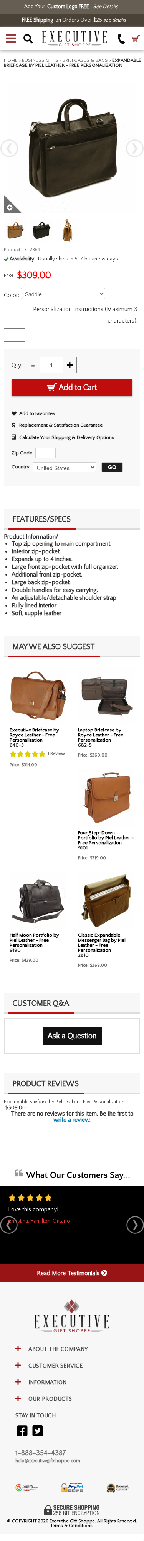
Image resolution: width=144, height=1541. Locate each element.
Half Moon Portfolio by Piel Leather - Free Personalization (34, 940)
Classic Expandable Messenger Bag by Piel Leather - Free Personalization (102, 942)
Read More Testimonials (69, 1273)
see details (114, 20)
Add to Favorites (37, 413)
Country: (21, 466)
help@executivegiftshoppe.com (47, 1460)
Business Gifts (40, 60)
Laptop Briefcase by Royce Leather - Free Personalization (100, 735)
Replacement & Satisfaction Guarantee (61, 425)
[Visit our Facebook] (22, 1431)
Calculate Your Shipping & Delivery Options (66, 437)
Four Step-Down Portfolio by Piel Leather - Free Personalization (106, 837)
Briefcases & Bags (85, 60)
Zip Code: (22, 453)
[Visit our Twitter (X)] (38, 1431)
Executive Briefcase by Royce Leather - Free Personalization (34, 735)
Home (11, 60)
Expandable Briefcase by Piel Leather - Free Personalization (64, 1101)
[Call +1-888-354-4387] (121, 38)
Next (135, 148)
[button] (11, 38)
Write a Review (71, 1119)
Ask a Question (72, 1036)
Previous (9, 148)
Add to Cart (77, 387)
